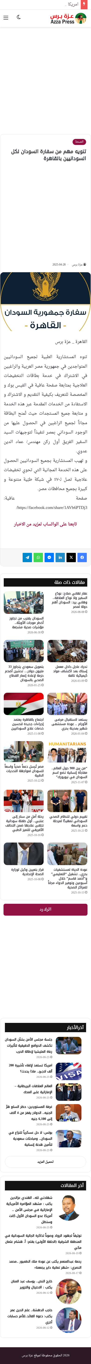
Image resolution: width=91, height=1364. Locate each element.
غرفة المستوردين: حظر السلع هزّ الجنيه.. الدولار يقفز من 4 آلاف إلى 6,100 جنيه (29, 1113)
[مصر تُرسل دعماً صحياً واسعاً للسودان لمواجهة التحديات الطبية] (24, 751)
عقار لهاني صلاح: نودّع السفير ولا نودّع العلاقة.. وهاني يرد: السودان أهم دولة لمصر (69, 600)
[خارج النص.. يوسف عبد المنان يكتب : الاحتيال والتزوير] (68, 1291)
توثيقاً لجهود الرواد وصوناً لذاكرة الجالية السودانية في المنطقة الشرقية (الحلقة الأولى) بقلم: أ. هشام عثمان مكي (43, 1242)
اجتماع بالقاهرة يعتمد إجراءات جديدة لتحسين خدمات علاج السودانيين (27, 724)
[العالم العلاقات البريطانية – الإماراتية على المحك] (68, 1092)
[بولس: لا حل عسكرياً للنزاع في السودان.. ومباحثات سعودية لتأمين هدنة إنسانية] (68, 1138)
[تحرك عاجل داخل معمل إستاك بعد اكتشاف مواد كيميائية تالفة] (67, 651)
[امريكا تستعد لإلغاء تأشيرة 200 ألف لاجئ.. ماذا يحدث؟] (68, 1071)
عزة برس (77, 264)
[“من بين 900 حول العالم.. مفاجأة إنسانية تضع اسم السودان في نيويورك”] (67, 752)
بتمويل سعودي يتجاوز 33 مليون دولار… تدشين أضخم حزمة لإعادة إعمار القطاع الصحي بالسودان (24, 673)
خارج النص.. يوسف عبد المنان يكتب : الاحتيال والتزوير (31, 1284)
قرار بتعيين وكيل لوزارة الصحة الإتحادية (27, 872)
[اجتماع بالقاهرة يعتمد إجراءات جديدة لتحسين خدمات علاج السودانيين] (24, 704)
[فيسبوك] (82, 557)
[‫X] (71, 557)
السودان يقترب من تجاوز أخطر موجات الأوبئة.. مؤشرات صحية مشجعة (27, 622)
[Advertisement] (45, 77)
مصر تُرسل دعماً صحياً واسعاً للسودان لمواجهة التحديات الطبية (24, 771)
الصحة (79, 142)
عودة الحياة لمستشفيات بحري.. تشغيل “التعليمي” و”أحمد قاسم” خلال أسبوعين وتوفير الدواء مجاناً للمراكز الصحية (67, 878)
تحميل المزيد (45, 1162)
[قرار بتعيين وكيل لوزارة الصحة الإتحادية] (24, 854)
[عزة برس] (69, 18)
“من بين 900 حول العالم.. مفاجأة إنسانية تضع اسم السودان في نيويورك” (69, 772)
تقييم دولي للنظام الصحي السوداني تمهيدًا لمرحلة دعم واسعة (68, 821)
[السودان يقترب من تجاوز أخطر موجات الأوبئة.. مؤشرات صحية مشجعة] (24, 602)
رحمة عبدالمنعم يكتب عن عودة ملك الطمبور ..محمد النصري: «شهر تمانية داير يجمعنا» (45, 1264)
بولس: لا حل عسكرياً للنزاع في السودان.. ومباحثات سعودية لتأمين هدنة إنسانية (30, 1138)
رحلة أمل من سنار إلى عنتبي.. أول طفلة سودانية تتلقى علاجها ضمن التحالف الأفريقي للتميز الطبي (24, 823)
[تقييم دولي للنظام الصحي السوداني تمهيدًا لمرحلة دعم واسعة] (67, 801)
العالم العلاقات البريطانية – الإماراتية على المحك (33, 1089)
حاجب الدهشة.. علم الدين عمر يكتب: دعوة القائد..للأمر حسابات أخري (29, 1316)
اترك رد (45, 909)
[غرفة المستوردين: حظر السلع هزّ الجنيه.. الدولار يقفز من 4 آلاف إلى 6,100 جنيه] (68, 1113)
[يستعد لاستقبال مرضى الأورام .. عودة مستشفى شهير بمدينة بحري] (67, 704)
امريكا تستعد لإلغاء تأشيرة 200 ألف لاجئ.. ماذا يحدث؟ (30, 1068)
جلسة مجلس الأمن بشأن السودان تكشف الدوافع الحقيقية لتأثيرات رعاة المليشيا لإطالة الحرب (28, 1045)
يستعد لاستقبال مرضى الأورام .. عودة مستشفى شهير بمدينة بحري (69, 724)
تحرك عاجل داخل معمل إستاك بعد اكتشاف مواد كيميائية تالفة (70, 671)
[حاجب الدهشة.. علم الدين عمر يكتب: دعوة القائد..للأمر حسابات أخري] (68, 1320)
